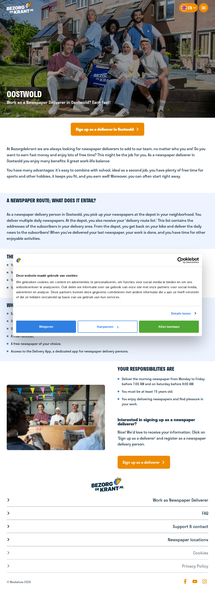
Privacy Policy (195, 566)
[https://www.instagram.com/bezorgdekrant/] (204, 581)
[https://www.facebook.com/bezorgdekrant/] (185, 581)
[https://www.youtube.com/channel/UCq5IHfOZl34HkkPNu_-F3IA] (195, 581)
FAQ (205, 513)
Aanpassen (105, 326)
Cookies (200, 553)
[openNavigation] (203, 7)
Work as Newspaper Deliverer (180, 500)
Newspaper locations (188, 539)
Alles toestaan (168, 326)
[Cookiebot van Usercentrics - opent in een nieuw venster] (180, 260)
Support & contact (190, 526)
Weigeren (46, 326)
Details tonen (181, 313)
